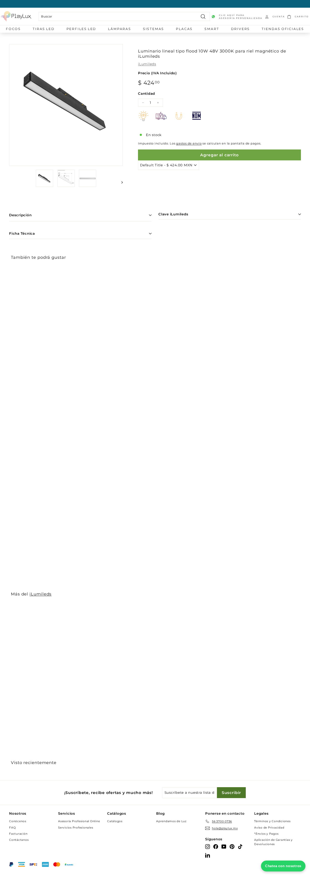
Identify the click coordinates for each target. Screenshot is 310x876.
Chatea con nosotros (283, 866)
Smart (211, 29)
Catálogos (115, 821)
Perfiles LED (81, 29)
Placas (184, 29)
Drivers (240, 29)
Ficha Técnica (22, 233)
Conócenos (17, 821)
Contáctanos (19, 839)
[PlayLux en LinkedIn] (207, 855)
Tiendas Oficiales (283, 29)
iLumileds (147, 64)
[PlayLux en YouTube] (223, 846)
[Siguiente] (120, 182)
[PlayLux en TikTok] (240, 846)
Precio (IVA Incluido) (157, 73)
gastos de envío (189, 143)
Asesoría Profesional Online (79, 821)
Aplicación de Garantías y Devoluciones (273, 842)
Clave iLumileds (173, 214)
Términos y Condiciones (272, 821)
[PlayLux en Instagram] (207, 846)
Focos (13, 29)
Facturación (18, 833)
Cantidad (146, 93)
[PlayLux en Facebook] (215, 846)
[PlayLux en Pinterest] (232, 846)
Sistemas (153, 29)
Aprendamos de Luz (171, 821)
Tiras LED (43, 29)
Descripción (20, 215)
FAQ (12, 827)
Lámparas (119, 29)
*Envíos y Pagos (266, 833)
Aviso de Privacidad (269, 827)
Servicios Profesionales (75, 827)
